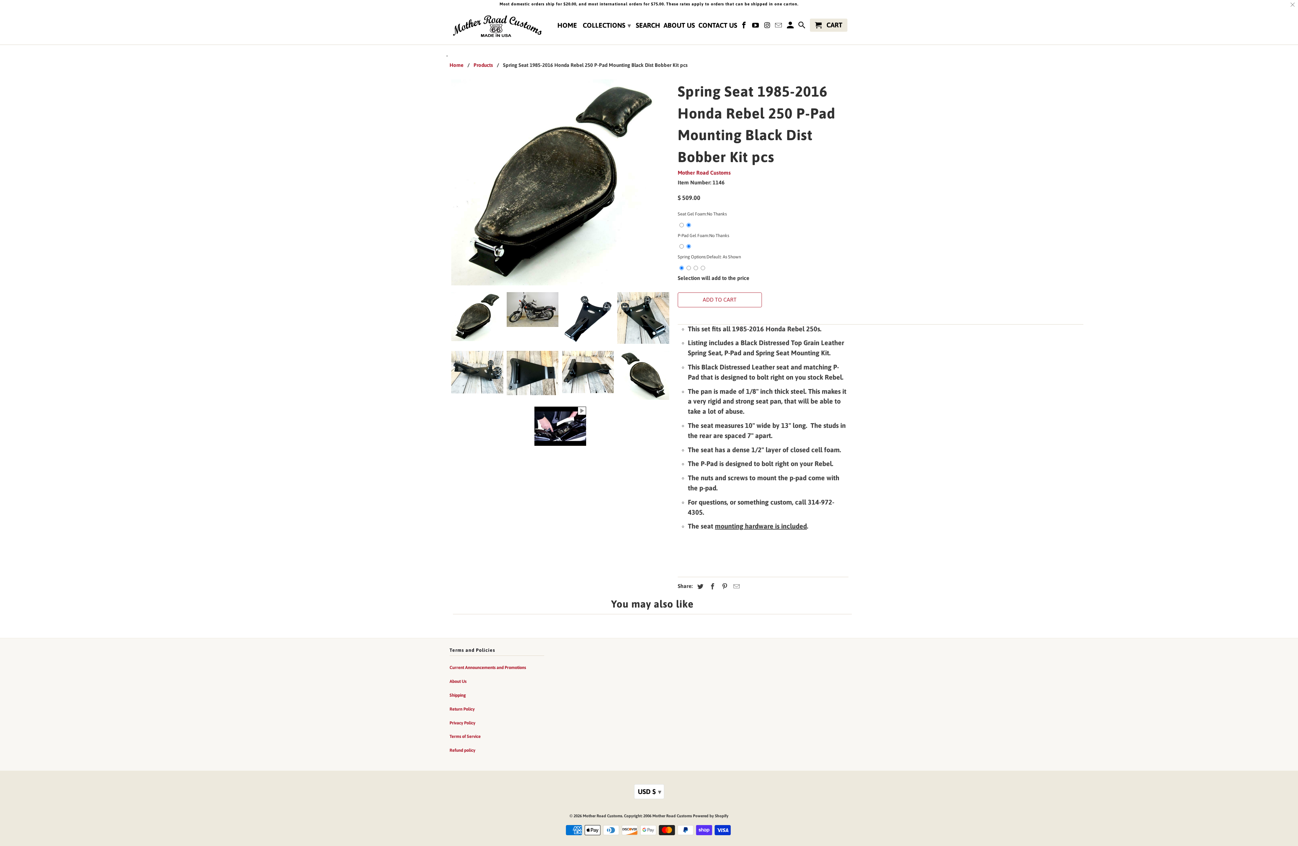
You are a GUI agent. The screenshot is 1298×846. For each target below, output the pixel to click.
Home (567, 25)
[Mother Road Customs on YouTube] (756, 26)
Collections (607, 25)
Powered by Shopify (710, 816)
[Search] (802, 26)
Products (483, 65)
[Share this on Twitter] (699, 586)
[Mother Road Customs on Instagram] (768, 26)
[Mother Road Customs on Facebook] (745, 26)
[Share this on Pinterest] (723, 586)
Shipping (458, 695)
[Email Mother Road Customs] (779, 26)
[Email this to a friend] (735, 586)
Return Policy (462, 709)
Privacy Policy (462, 722)
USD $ (649, 791)
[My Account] (791, 26)
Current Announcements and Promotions (488, 667)
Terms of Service (465, 736)
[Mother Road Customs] (497, 27)
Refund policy (462, 750)
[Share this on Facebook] (711, 586)
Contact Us (717, 25)
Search (648, 25)
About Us (679, 25)
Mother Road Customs (704, 173)
